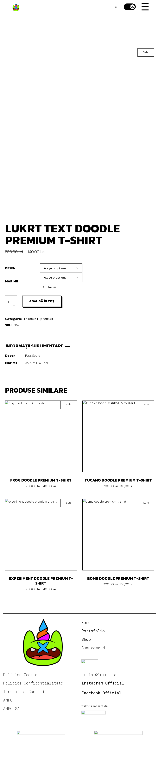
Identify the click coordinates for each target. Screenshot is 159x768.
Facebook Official (101, 693)
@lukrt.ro (105, 674)
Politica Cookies (21, 674)
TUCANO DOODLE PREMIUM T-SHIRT (118, 480)
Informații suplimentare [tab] (34, 346)
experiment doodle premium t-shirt (41, 580)
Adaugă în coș (41, 301)
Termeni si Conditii (25, 691)
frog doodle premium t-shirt (41, 480)
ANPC (8, 699)
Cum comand (93, 647)
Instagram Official (102, 683)
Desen (10, 268)
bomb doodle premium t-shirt (118, 578)
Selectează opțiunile (44, 436)
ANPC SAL (12, 708)
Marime (11, 281)
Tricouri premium (38, 319)
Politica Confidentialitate (33, 682)
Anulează (49, 287)
